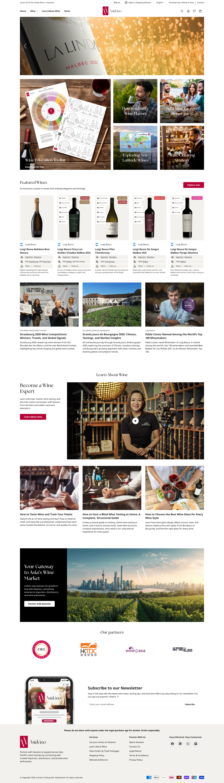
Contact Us (134, 746)
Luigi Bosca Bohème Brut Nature (35, 251)
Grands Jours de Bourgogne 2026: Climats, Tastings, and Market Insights (110, 336)
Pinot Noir (47, 261)
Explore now (193, 185)
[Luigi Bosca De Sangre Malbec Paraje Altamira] (187, 217)
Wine (33, 11)
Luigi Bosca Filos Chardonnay (105, 251)
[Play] (135, 420)
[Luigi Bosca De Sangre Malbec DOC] (149, 217)
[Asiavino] (112, 11)
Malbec (69, 261)
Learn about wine (33, 416)
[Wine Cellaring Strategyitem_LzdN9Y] (182, 148)
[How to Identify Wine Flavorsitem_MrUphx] (135, 101)
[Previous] (25, 46)
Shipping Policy (96, 755)
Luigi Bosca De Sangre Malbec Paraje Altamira (184, 251)
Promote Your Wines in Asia (181, 2)
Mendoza (37, 257)
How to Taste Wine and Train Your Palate (46, 514)
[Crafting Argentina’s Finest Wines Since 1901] (112, 46)
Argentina (29, 257)
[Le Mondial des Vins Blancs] (182, 649)
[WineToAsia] (135, 649)
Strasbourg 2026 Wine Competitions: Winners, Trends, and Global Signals (43, 336)
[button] (200, 11)
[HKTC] (88, 649)
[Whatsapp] (188, 744)
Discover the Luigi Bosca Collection (174, 54)
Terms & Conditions (139, 755)
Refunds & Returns (98, 759)
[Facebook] (172, 744)
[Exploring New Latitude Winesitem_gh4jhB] (135, 148)
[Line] (196, 744)
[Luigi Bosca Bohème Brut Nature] (37, 217)
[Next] (199, 46)
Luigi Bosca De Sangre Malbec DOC (146, 251)
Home (23, 11)
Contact (200, 2)
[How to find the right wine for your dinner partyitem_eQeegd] (182, 101)
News (67, 11)
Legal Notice (135, 751)
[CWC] (41, 649)
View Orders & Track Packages (104, 751)
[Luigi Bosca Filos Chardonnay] (112, 217)
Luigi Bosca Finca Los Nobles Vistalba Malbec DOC (74, 251)
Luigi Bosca (30, 244)
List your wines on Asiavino (102, 742)
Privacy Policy (135, 759)
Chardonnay (33, 261)
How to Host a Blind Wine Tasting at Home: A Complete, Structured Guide (111, 516)
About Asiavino (136, 742)
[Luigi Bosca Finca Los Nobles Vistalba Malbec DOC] (74, 217)
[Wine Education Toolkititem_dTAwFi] (65, 124)
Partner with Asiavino (39, 603)
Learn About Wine (51, 11)
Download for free (34, 166)
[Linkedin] (180, 744)
